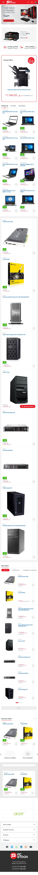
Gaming (4, 220)
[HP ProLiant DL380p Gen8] (10, 661)
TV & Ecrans (15, 570)
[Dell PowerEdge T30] (10, 693)
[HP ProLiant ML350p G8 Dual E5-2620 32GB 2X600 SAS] (10, 613)
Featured (4, 106)
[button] (17, 702)
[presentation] (1, 754)
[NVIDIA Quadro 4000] (10, 580)
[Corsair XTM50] (10, 597)
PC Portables (5, 110)
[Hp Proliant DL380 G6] (10, 677)
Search (28, 2)
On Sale (13, 106)
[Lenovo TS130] (10, 645)
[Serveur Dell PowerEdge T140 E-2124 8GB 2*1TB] (10, 629)
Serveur (4, 295)
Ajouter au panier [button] (16, 131)
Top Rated (22, 106)
